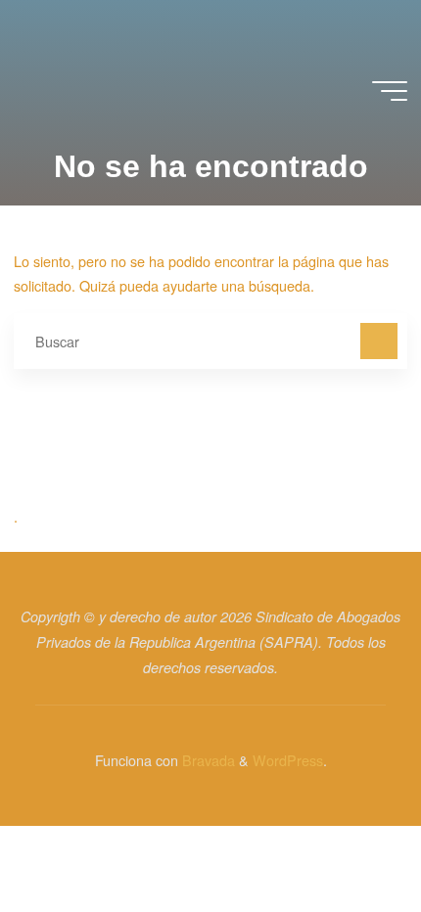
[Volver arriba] (344, 835)
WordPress (288, 760)
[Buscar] (378, 341)
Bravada (206, 760)
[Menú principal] (389, 91)
